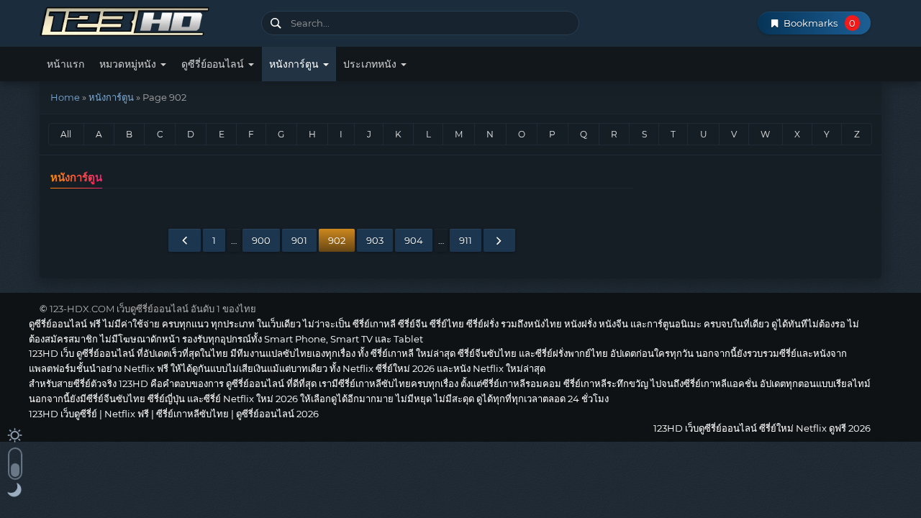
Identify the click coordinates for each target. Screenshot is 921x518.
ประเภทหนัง (371, 64)
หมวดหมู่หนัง (129, 64)
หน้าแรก (65, 64)
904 (413, 240)
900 (261, 240)
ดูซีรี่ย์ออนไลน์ (214, 64)
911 (465, 240)
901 (299, 240)
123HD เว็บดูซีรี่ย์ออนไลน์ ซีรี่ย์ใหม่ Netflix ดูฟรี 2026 (145, 20)
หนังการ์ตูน (295, 64)
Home (65, 97)
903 (375, 240)
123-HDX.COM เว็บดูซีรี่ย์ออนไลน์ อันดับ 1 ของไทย (153, 308)
